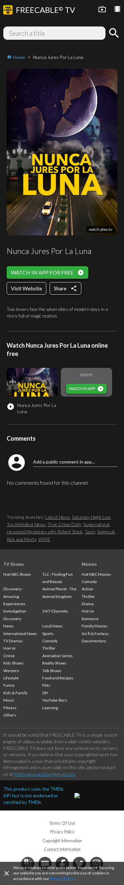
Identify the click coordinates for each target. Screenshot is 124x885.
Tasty (90, 531)
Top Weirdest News (26, 524)
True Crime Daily (64, 524)
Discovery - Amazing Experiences (14, 596)
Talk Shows (52, 670)
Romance (90, 618)
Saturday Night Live (91, 517)
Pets (46, 685)
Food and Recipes (57, 677)
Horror (9, 648)
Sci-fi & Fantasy (95, 633)
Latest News (57, 517)
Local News (52, 625)
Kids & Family (15, 692)
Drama (88, 603)
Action (87, 588)
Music (8, 700)
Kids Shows (13, 663)
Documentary (94, 640)
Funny (9, 685)
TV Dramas (13, 640)
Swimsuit (106, 531)
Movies (89, 564)
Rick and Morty (21, 539)
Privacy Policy (62, 878)
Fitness (10, 707)
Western (11, 670)
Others (9, 715)
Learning (50, 707)
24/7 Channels (55, 611)
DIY (45, 692)
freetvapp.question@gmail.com (44, 774)
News (8, 625)
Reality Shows (54, 663)
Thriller (49, 648)
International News (20, 633)
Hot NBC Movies (96, 574)
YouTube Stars (54, 700)
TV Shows (13, 564)
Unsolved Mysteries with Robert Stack (45, 531)
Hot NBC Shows (17, 574)
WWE (44, 539)
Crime (9, 655)
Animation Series (57, 655)
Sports (48, 633)
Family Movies (94, 625)
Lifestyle (11, 677)
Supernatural (96, 524)
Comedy (50, 640)
